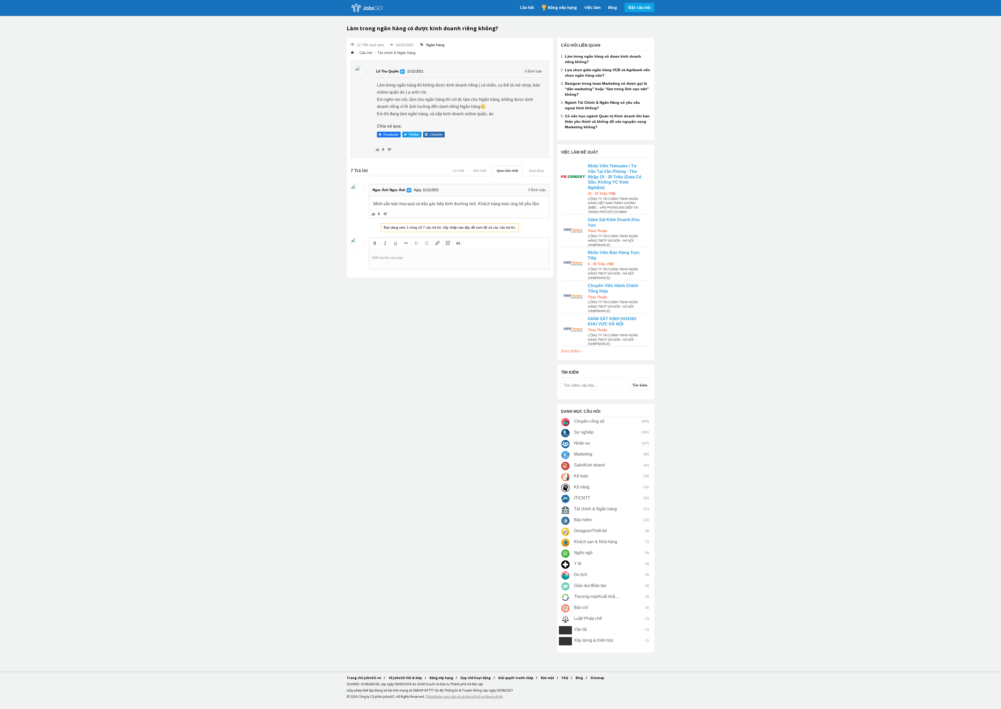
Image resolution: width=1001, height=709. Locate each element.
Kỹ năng (581, 487)
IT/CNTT (582, 498)
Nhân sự (582, 443)
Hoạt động (536, 171)
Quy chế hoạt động (475, 678)
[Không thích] (389, 150)
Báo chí (581, 607)
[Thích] (377, 150)
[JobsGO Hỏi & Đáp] (366, 8)
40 (409, 190)
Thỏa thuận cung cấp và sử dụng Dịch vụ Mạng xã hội (464, 696)
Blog (612, 7)
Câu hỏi (527, 7)
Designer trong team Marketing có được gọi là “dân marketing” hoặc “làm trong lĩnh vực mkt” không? (607, 88)
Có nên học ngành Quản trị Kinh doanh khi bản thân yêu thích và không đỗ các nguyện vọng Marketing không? (607, 121)
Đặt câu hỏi (639, 7)
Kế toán (581, 476)
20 (402, 71)
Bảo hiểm (583, 520)
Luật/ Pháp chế (588, 618)
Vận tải (580, 629)
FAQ (565, 678)
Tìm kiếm (640, 385)
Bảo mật (548, 678)
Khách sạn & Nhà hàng (595, 542)
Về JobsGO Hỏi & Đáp (406, 678)
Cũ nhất (458, 171)
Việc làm (592, 7)
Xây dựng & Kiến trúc (594, 640)
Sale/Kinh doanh (589, 465)
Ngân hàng (435, 45)
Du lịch (580, 574)
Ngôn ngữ (583, 552)
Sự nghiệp (584, 432)
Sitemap (597, 678)
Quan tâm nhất (507, 171)
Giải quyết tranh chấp (516, 678)
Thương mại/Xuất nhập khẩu (597, 596)
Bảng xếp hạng (562, 7)
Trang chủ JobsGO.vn (364, 678)
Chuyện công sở (589, 421)
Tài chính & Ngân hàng (396, 53)
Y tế (577, 563)
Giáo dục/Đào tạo (590, 585)
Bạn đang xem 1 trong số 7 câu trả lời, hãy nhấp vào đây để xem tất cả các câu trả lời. (450, 227)
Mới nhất (479, 171)
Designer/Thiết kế (590, 531)
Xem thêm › (571, 351)
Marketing (583, 454)
